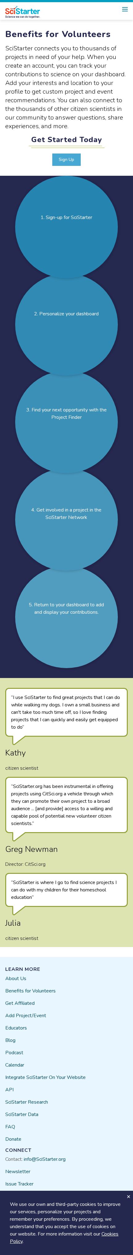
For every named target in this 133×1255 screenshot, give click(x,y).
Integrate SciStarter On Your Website (45, 1077)
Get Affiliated (20, 1003)
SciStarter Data (21, 1114)
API (9, 1089)
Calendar (14, 1065)
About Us (15, 978)
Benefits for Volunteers (30, 991)
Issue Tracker (19, 1184)
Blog (10, 1040)
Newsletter (17, 1171)
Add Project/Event (25, 1015)
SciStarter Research (26, 1102)
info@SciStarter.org (45, 1159)
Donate (13, 1139)
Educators (16, 1028)
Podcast (14, 1052)
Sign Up (66, 159)
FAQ (10, 1126)
